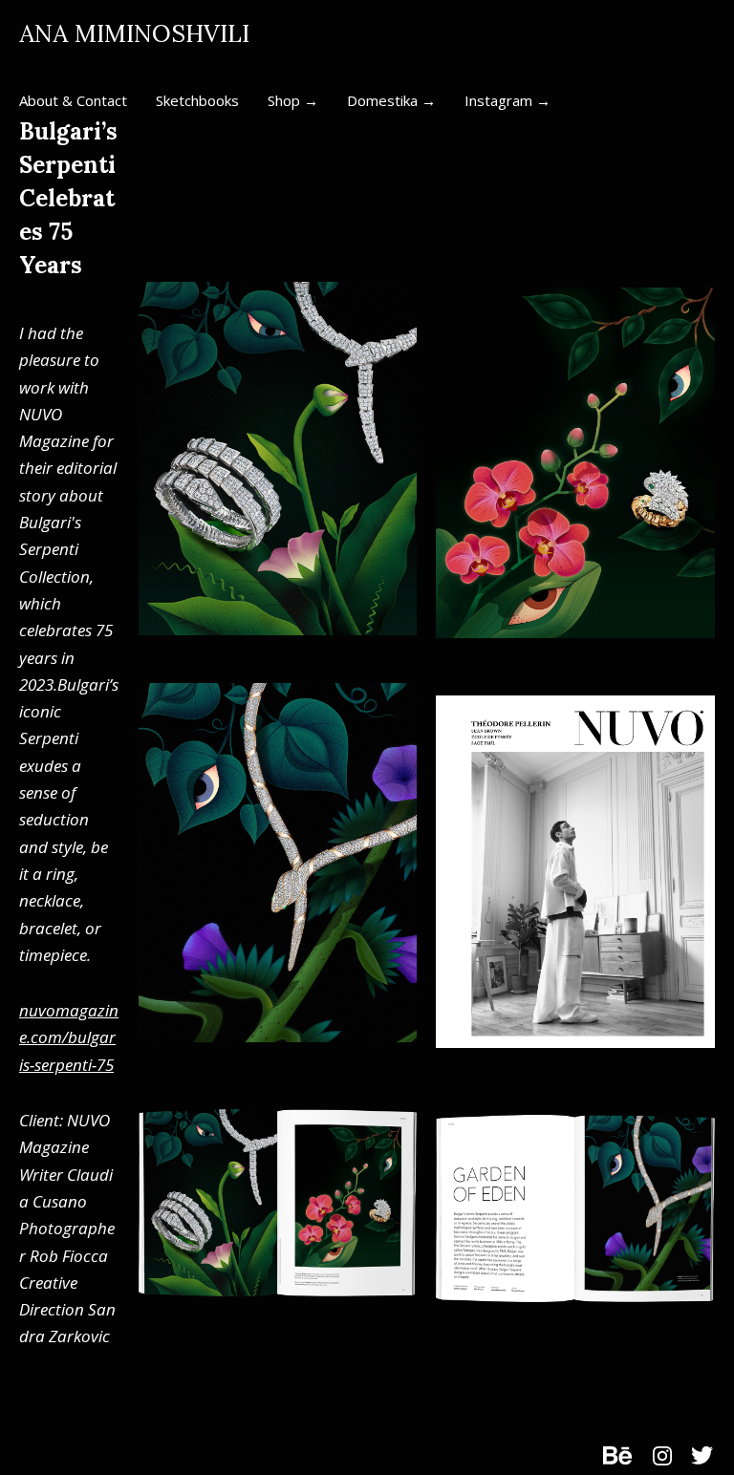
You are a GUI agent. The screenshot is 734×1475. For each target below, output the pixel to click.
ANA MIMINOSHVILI (134, 34)
